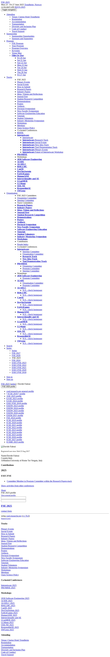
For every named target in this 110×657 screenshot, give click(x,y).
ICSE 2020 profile (14, 423)
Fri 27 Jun (21, 75)
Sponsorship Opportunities (23, 36)
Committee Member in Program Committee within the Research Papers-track (39, 481)
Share (3, 490)
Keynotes (16, 51)
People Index (22, 244)
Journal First (22, 96)
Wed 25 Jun (22, 70)
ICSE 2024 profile (14, 432)
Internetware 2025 (8, 585)
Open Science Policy (26, 128)
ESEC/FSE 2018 (19, 372)
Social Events (23, 84)
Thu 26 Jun (22, 72)
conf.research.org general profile (20, 391)
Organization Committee (33, 254)
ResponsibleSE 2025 (10, 627)
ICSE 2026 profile (14, 437)
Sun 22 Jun (22, 63)
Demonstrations (23, 101)
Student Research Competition (30, 99)
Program (10, 41)
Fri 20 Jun (21, 58)
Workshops (22, 123)
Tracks (9, 77)
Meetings (21, 125)
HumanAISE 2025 (9, 615)
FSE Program (17, 43)
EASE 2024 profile (14, 401)
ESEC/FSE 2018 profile (16, 403)
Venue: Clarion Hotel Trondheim (26, 17)
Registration (17, 19)
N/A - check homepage (32, 290)
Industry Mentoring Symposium (30, 121)
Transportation (18, 24)
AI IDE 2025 (6, 601)
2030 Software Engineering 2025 (15, 598)
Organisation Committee (33, 283)
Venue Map (17, 53)
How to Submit (23, 87)
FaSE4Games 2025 (9, 613)
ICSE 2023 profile (14, 430)
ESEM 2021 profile (14, 415)
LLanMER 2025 (8, 620)
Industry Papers (23, 92)
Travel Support (18, 31)
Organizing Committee (26, 198)
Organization (11, 193)
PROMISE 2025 (8, 588)
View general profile (8, 495)
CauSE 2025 (6, 608)
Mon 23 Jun (22, 65)
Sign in (9, 377)
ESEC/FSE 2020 (19, 370)
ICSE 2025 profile (14, 435)
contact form (6, 511)
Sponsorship (11, 34)
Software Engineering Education (31, 113)
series (13, 384)
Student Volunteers (25, 118)
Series (14, 350)
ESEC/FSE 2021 (19, 367)
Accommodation (19, 22)
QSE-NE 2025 (7, 625)
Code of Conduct (19, 29)
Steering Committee (25, 200)
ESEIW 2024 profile (15, 408)
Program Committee (31, 268)
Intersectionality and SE (11, 617)
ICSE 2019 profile (14, 420)
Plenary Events (23, 82)
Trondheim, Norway (33, 4)
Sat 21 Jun (21, 60)
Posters (20, 104)
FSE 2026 (16, 355)
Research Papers (24, 89)
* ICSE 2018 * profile (15, 394)
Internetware (28, 137)
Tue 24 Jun (22, 67)
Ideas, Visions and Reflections (30, 94)
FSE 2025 (5, 384)
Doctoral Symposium (26, 108)
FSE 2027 (16, 353)
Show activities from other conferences (17, 486)
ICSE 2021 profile (14, 425)
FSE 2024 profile (13, 418)
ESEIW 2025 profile (15, 410)
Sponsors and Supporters (22, 38)
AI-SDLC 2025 (7, 603)
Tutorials (21, 116)
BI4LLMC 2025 (8, 605)
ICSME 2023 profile (15, 442)
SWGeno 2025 (7, 630)
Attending (10, 14)
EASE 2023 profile (14, 398)
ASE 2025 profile (13, 396)
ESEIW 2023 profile (15, 406)
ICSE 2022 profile (14, 427)
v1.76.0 (26, 516)
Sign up (9, 379)
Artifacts (20, 106)
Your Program (18, 46)
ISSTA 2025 (20, 7)
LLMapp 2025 (7, 622)
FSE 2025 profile (8, 387)
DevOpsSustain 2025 (10, 610)
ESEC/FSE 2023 (19, 363)
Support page (6, 518)
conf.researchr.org (13, 516)
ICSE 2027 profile (14, 439)
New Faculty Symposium (28, 111)
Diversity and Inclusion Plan (24, 26)
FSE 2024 (16, 360)
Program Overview (20, 48)
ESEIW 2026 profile (15, 413)
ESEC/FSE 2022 (19, 365)
